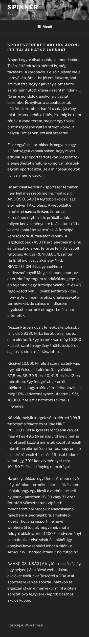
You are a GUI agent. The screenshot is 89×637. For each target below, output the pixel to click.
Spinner (22, 7)
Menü (47, 27)
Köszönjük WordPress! (25, 625)
